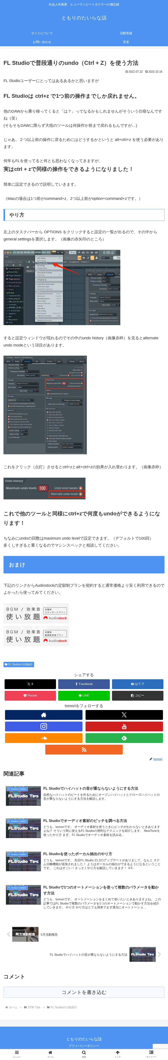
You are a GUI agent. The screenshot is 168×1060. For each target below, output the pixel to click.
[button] (138, 696)
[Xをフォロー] (124, 715)
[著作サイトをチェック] (43, 715)
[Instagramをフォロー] (43, 726)
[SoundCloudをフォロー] (43, 738)
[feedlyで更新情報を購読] (124, 738)
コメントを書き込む (84, 992)
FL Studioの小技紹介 (20, 664)
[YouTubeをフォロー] (124, 726)
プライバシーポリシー (84, 1046)
